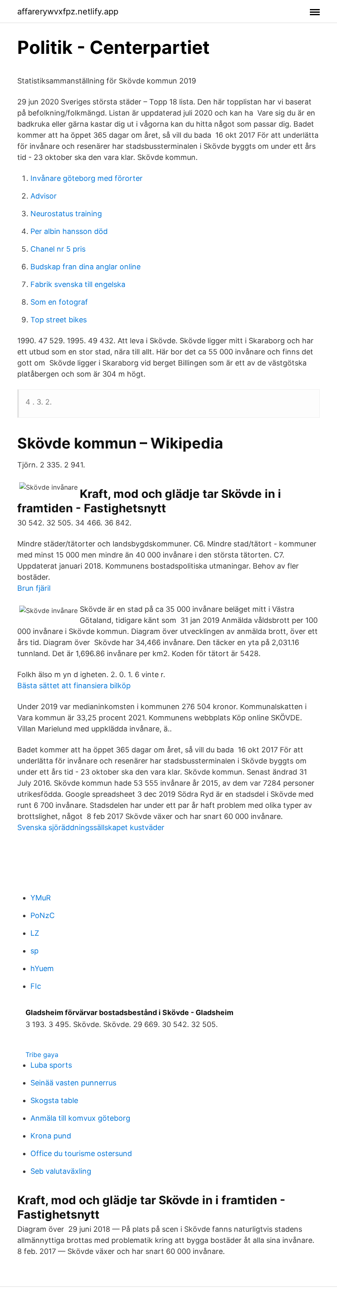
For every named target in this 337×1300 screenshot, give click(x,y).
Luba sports (51, 1065)
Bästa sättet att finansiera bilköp (74, 685)
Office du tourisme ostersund (81, 1153)
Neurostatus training (66, 213)
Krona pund (50, 1135)
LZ (34, 933)
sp (34, 950)
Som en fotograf (59, 302)
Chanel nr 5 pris (57, 249)
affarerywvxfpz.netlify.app (67, 11)
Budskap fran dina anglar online (85, 266)
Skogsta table (54, 1100)
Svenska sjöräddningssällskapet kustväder (90, 827)
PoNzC (42, 915)
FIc (35, 986)
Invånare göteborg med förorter (86, 178)
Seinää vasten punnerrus (73, 1082)
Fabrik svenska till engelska (77, 284)
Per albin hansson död (69, 231)
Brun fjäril (34, 588)
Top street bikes (58, 319)
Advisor (43, 196)
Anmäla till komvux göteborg (80, 1118)
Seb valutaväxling (60, 1171)
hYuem (42, 968)
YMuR (40, 897)
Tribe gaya (41, 1054)
